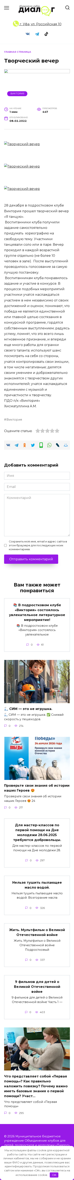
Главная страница (17, 51)
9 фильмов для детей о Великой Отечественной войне (37, 987)
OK (54, 1175)
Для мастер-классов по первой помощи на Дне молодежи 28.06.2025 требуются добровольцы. (37, 832)
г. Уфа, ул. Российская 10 (40, 24)
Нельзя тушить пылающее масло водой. (37, 884)
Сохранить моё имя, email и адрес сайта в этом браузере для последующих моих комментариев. (38, 545)
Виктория (17, 93)
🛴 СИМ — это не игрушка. (28, 709)
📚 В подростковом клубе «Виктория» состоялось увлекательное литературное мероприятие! (37, 612)
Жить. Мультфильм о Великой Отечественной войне (37, 932)
